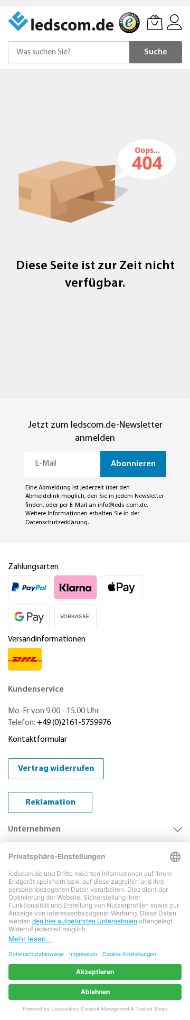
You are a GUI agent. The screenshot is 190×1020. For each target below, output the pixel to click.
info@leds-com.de (122, 505)
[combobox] (68, 52)
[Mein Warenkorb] (155, 22)
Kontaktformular (37, 739)
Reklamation (50, 802)
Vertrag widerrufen (56, 768)
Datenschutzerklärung (56, 523)
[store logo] (62, 21)
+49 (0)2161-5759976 (74, 723)
